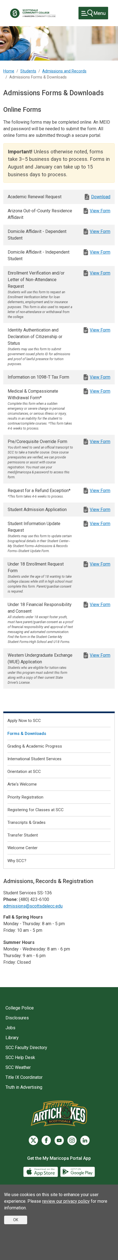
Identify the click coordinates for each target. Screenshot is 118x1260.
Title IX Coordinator (24, 1077)
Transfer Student (22, 835)
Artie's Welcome (22, 784)
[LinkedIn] (85, 1140)
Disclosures (17, 1017)
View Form (100, 210)
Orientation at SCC (24, 771)
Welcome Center (22, 847)
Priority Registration (25, 797)
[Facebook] (46, 1140)
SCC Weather (18, 1067)
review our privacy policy (66, 1201)
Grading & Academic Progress (34, 746)
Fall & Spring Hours (23, 917)
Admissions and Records (64, 71)
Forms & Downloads (26, 733)
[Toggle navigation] (93, 13)
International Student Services (34, 758)
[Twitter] (33, 1140)
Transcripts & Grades (26, 822)
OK (15, 1220)
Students (28, 71)
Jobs (10, 1027)
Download (100, 196)
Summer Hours (19, 942)
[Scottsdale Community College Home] (33, 13)
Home (8, 71)
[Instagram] (72, 1140)
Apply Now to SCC (24, 720)
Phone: (10, 899)
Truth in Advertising (23, 1087)
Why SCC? (16, 860)
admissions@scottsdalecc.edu (33, 906)
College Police (19, 1008)
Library (12, 1037)
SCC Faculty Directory (26, 1047)
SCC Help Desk (20, 1057)
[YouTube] (59, 1140)
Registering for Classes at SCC (35, 809)
